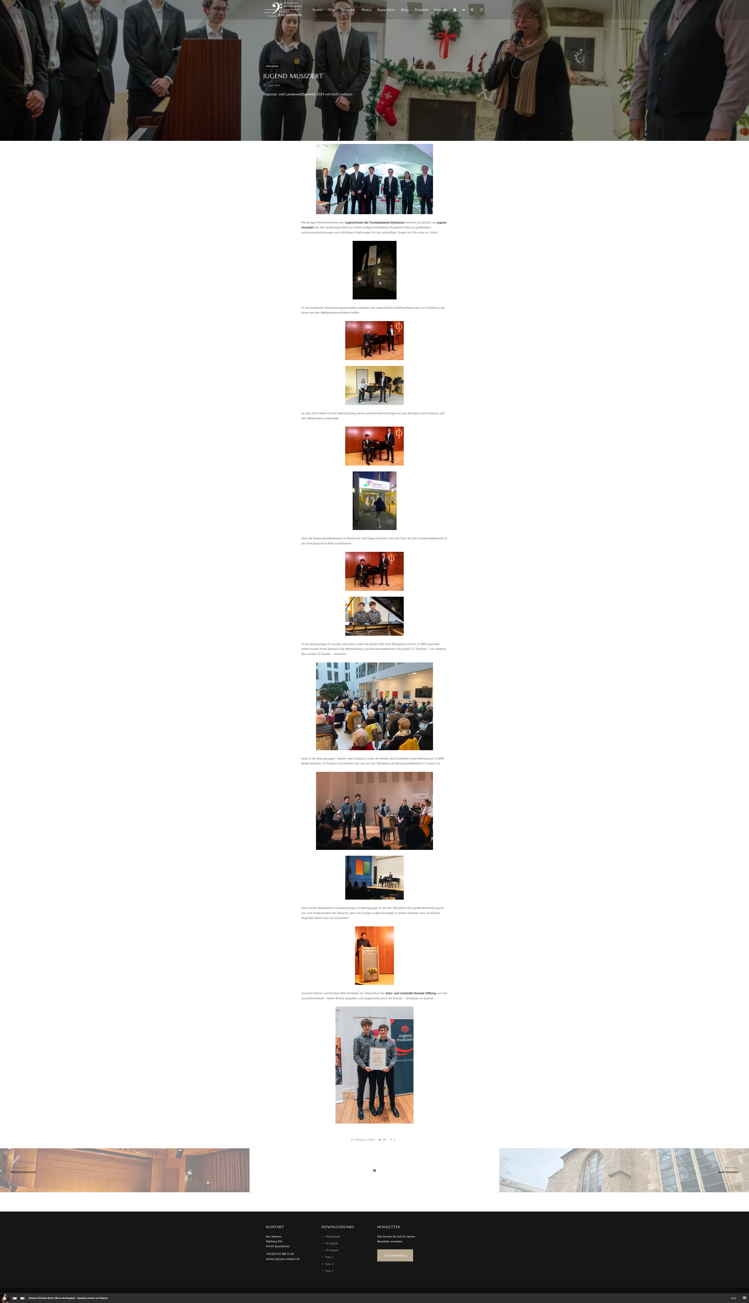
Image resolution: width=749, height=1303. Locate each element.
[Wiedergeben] (2, 1295)
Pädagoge (272, 66)
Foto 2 (329, 1264)
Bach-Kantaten (728, 1170)
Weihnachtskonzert (23, 1170)
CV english (331, 1243)
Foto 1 (329, 1257)
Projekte (370, 1139)
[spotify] (454, 10)
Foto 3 (329, 1271)
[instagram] (472, 10)
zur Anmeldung (395, 1255)
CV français (331, 1250)
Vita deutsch (332, 1236)
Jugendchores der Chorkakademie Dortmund (374, 222)
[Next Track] (21, 1301)
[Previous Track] (14, 1301)
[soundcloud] (463, 10)
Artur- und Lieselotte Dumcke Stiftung (411, 993)
